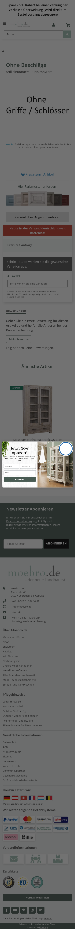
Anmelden (19, 479)
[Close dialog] (65, 448)
